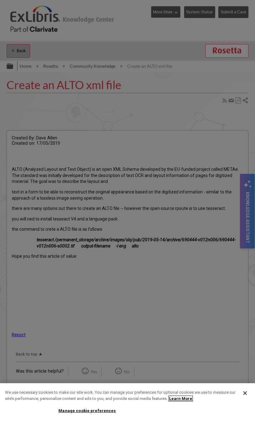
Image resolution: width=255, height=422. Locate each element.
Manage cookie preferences (87, 410)
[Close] (245, 393)
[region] (127, 402)
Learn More (180, 398)
